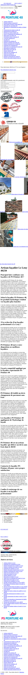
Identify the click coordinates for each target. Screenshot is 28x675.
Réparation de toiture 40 (10, 48)
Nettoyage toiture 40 (9, 53)
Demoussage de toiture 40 (10, 31)
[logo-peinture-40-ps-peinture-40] (12, 19)
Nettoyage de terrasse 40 (10, 55)
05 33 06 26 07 (7, 3)
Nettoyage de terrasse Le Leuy (11, 572)
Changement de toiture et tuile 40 (12, 30)
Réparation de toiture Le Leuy (11, 577)
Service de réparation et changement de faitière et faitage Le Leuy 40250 (15, 600)
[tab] (15, 62)
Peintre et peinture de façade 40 (11, 42)
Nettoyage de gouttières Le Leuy (12, 581)
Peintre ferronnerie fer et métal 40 (12, 44)
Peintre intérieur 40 (8, 51)
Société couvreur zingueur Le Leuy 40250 (14, 582)
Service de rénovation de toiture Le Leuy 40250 (15, 586)
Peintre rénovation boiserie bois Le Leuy (14, 570)
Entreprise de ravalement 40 (10, 45)
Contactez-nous (12, 69)
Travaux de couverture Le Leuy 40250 (13, 602)
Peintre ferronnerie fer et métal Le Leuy (13, 565)
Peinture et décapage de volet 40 (12, 56)
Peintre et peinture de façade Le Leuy (13, 567)
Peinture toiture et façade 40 (10, 23)
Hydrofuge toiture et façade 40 (11, 37)
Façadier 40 (6, 39)
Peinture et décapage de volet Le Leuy (13, 571)
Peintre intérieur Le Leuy (10, 575)
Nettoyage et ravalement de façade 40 (13, 46)
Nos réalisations (4, 69)
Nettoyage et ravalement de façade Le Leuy (14, 578)
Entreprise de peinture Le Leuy (11, 568)
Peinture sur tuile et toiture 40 (11, 32)
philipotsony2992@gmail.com (8, 4)
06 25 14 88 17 (18, 3)
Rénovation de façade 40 (10, 49)
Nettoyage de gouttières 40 (10, 52)
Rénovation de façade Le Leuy (11, 579)
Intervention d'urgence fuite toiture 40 (13, 24)
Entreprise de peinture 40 (10, 41)
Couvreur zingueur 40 (9, 38)
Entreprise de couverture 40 (10, 25)
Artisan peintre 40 (8, 21)
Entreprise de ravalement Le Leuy (12, 564)
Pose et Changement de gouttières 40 (13, 34)
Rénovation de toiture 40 (10, 35)
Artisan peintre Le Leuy (9, 563)
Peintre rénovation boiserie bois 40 (12, 58)
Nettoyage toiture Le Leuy (10, 574)
